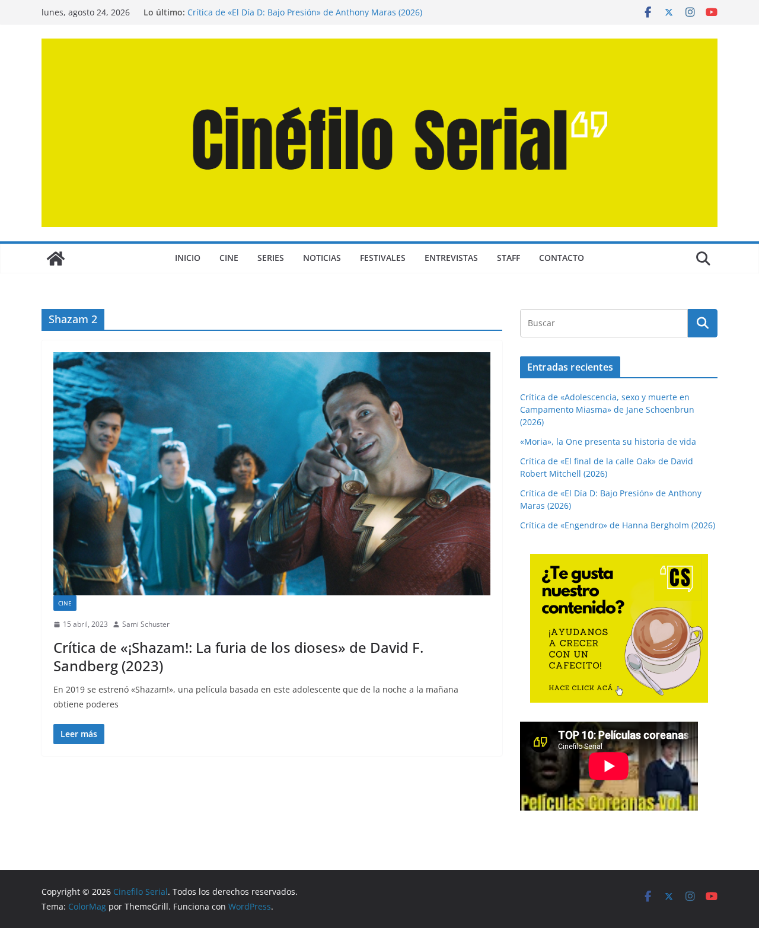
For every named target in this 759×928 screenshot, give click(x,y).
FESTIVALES (383, 257)
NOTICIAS (322, 257)
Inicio (187, 257)
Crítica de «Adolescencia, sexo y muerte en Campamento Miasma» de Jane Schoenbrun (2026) (607, 409)
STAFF (508, 257)
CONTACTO (561, 257)
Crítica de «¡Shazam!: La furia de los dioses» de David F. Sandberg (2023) (238, 656)
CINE (228, 257)
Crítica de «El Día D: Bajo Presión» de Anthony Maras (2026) (304, 12)
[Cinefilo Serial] (56, 258)
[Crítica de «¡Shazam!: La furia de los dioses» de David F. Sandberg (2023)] (271, 473)
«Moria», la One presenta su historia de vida (608, 441)
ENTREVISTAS (451, 257)
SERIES (270, 257)
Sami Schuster (146, 624)
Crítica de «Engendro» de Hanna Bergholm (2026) (617, 525)
